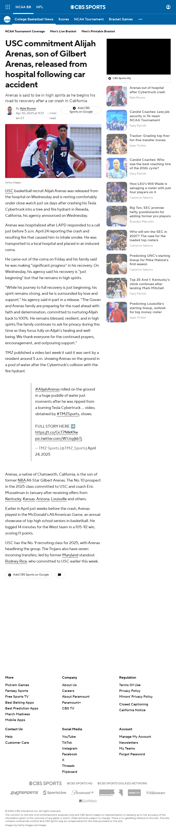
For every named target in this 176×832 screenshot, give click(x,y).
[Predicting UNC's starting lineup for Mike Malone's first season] (116, 264)
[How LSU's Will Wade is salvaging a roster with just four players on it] (116, 192)
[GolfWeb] (88, 801)
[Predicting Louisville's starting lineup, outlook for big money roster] (116, 312)
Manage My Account (135, 737)
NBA (22, 480)
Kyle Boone (28, 109)
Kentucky (13, 499)
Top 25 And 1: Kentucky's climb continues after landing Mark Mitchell (150, 284)
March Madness (17, 714)
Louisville (59, 499)
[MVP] (134, 791)
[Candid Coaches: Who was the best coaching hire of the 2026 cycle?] (116, 168)
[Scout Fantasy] (156, 792)
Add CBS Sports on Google (81, 110)
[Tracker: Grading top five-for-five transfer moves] (116, 144)
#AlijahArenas (47, 389)
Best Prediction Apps (21, 708)
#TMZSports (68, 414)
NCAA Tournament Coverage (25, 31)
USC (9, 191)
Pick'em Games (17, 685)
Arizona (42, 499)
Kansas (29, 499)
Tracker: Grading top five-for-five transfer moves (150, 138)
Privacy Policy (129, 691)
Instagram (69, 748)
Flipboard (69, 772)
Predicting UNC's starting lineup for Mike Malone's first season (150, 260)
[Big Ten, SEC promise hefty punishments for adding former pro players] (116, 216)
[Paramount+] (82, 792)
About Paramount (76, 696)
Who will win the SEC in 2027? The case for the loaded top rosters (148, 236)
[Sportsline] (54, 792)
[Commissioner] (111, 791)
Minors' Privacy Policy (136, 696)
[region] (139, 57)
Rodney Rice (16, 561)
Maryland (70, 555)
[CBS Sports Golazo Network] (122, 783)
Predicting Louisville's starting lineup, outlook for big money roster (148, 308)
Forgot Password (132, 754)
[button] (8, 7)
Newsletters (128, 743)
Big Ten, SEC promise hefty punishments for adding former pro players (150, 212)
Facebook (69, 754)
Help (9, 737)
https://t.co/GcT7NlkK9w (56, 432)
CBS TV (68, 708)
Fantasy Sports (16, 691)
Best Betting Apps (19, 702)
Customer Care (17, 743)
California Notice (132, 710)
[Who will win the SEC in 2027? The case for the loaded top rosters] (116, 240)
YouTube (69, 737)
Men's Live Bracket (63, 31)
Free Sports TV (17, 696)
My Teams (127, 748)
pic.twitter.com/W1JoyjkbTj (58, 438)
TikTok (67, 743)
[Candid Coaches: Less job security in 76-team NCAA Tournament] (116, 120)
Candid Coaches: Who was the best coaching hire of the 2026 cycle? (150, 164)
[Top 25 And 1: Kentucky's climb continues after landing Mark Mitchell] (116, 288)
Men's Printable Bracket (98, 31)
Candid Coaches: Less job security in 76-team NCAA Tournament (150, 116)
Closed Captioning (133, 704)
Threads (68, 766)
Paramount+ (71, 702)
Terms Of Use (130, 685)
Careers (68, 691)
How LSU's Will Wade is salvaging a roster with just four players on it (150, 188)
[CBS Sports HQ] (79, 783)
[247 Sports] (24, 792)
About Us (69, 685)
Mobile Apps (15, 720)
